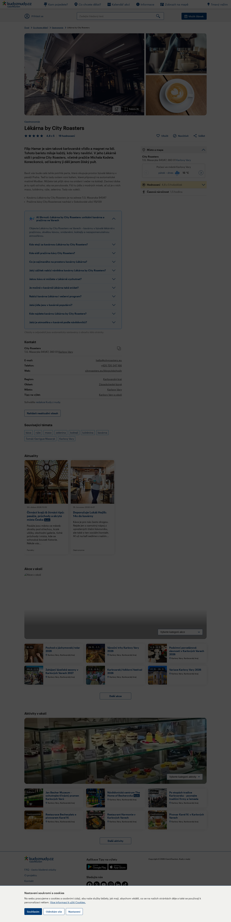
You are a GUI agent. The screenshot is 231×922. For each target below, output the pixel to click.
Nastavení (74, 911)
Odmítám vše (54, 911)
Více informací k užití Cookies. (68, 902)
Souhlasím (33, 911)
